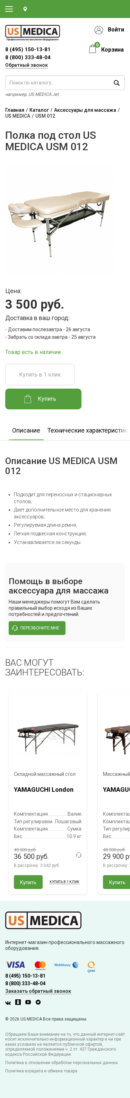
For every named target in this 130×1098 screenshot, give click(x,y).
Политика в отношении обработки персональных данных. (62, 1062)
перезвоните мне (39, 628)
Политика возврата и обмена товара (41, 1071)
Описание (26, 430)
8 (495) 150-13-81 (25, 976)
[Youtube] (29, 1003)
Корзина (112, 49)
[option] (26, 428)
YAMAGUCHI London (43, 789)
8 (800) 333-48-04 (28, 57)
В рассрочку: (37, 865)
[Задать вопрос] (78, 855)
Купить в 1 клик (40, 374)
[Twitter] (39, 1003)
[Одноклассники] (19, 1003)
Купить (28, 882)
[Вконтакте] (9, 1003)
